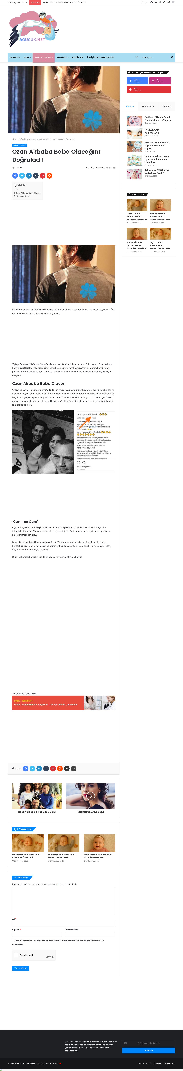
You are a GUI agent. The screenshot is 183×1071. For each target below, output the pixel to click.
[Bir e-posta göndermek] (21, 168)
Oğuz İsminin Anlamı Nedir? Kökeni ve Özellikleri (160, 245)
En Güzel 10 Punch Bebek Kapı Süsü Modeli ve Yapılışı (157, 145)
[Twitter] (22, 175)
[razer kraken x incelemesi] (91, 1070)
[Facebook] (15, 175)
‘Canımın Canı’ (22, 196)
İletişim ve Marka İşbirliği (100, 57)
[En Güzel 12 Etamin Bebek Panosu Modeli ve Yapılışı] (134, 121)
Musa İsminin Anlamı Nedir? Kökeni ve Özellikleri (62, 856)
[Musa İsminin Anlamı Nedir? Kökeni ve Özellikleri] (63, 843)
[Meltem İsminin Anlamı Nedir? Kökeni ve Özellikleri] (137, 234)
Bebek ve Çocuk (43, 57)
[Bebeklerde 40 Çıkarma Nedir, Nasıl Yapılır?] (134, 174)
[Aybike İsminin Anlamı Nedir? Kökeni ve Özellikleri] (99, 843)
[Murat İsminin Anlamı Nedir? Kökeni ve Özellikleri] (28, 843)
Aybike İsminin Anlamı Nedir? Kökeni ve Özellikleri (99, 856)
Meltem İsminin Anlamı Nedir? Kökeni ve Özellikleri (65, 2)
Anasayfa (15, 57)
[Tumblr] (36, 175)
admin (17, 168)
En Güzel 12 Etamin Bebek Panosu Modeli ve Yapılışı (158, 119)
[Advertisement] (120, 28)
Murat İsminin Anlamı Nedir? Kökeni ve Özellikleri (26, 856)
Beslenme (62, 57)
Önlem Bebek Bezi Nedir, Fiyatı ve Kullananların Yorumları (157, 159)
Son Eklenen (148, 106)
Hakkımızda (169, 1063)
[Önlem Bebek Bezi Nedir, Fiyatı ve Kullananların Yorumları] (134, 160)
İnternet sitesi (72, 929)
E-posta (16, 929)
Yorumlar (166, 106)
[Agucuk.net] (34, 29)
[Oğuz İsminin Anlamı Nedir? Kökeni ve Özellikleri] (160, 234)
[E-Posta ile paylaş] (67, 768)
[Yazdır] (73, 768)
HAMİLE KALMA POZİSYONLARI (152, 131)
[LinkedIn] (29, 175)
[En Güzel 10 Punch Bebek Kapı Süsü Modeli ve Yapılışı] (134, 146)
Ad (14, 919)
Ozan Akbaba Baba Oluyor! (28, 193)
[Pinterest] (42, 175)
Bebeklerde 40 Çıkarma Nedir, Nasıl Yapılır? (157, 171)
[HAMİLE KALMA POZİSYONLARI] (134, 133)
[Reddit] (49, 175)
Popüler (130, 106)
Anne (26, 57)
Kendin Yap (77, 57)
